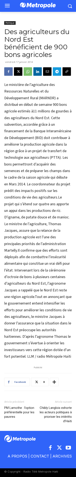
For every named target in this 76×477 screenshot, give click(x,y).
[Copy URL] (66, 71)
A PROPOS (17, 456)
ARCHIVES (62, 456)
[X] (18, 71)
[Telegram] (57, 71)
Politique (9, 22)
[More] (54, 382)
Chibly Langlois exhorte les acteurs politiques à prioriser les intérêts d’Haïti (56, 414)
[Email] (47, 71)
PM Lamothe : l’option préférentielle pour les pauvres (19, 412)
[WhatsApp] (28, 71)
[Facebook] (8, 71)
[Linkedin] (37, 71)
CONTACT (40, 456)
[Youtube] (68, 448)
